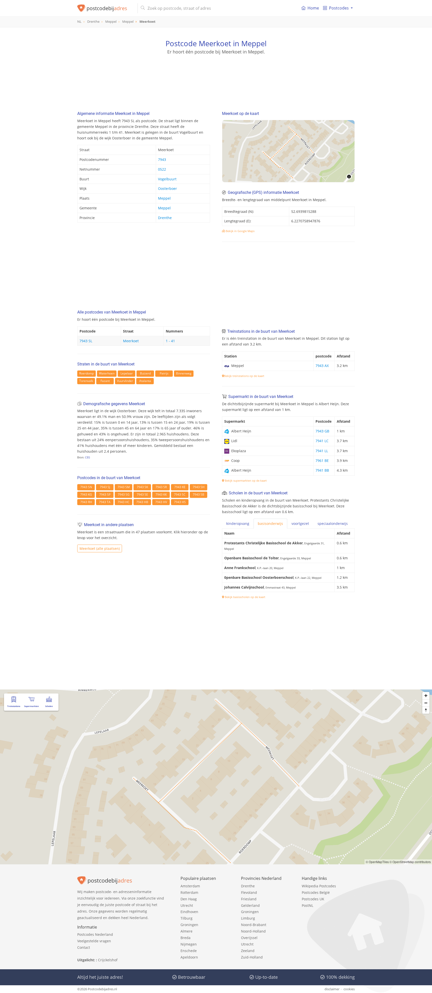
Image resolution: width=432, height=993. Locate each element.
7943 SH (198, 487)
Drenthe (165, 217)
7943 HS (180, 502)
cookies (349, 989)
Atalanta (145, 381)
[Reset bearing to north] (426, 710)
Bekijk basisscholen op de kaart (244, 597)
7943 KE (180, 487)
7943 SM (124, 487)
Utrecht (186, 905)
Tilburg (186, 918)
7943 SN (86, 487)
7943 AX (322, 365)
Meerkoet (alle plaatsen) (100, 548)
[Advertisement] (216, 77)
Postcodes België (316, 892)
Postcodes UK (313, 899)
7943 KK (161, 494)
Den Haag (188, 899)
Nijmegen (188, 944)
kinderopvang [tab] (237, 523)
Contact (83, 947)
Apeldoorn (189, 957)
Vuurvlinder (125, 381)
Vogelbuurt (167, 179)
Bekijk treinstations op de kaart (244, 376)
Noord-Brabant (253, 924)
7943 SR (161, 487)
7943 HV (161, 502)
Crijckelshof (108, 960)
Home (313, 8)
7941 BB (322, 470)
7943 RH (86, 502)
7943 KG (86, 494)
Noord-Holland (253, 931)
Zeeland (247, 950)
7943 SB (198, 494)
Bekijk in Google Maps (239, 231)
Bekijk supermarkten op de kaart (245, 480)
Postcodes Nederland (95, 934)
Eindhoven (189, 911)
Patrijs (164, 373)
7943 (162, 159)
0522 (162, 169)
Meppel (164, 198)
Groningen (189, 924)
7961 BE (322, 460)
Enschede (188, 950)
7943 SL (86, 340)
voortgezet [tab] (300, 523)
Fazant (105, 381)
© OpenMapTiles (377, 862)
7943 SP (104, 494)
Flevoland (249, 892)
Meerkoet (131, 340)
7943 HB (142, 502)
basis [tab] (270, 523)
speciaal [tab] (333, 523)
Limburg (248, 918)
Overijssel (249, 937)
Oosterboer (167, 188)
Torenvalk (86, 381)
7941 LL (322, 450)
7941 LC (322, 440)
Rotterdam (189, 892)
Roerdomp (86, 373)
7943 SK (142, 487)
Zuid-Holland (252, 957)
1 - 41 (170, 340)
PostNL (307, 905)
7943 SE (142, 494)
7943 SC (180, 494)
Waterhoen (106, 373)
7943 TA (104, 502)
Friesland (248, 899)
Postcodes (339, 8)
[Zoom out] (426, 702)
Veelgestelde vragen (94, 941)
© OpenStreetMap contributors (410, 862)
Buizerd (145, 373)
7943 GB (322, 431)
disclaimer (332, 989)
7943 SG (124, 494)
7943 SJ (105, 487)
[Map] (288, 151)
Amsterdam (190, 886)
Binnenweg (184, 373)
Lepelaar (126, 373)
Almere (186, 931)
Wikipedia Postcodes (319, 886)
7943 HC (124, 502)
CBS (87, 457)
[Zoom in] (426, 695)
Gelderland (250, 905)
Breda (185, 937)
